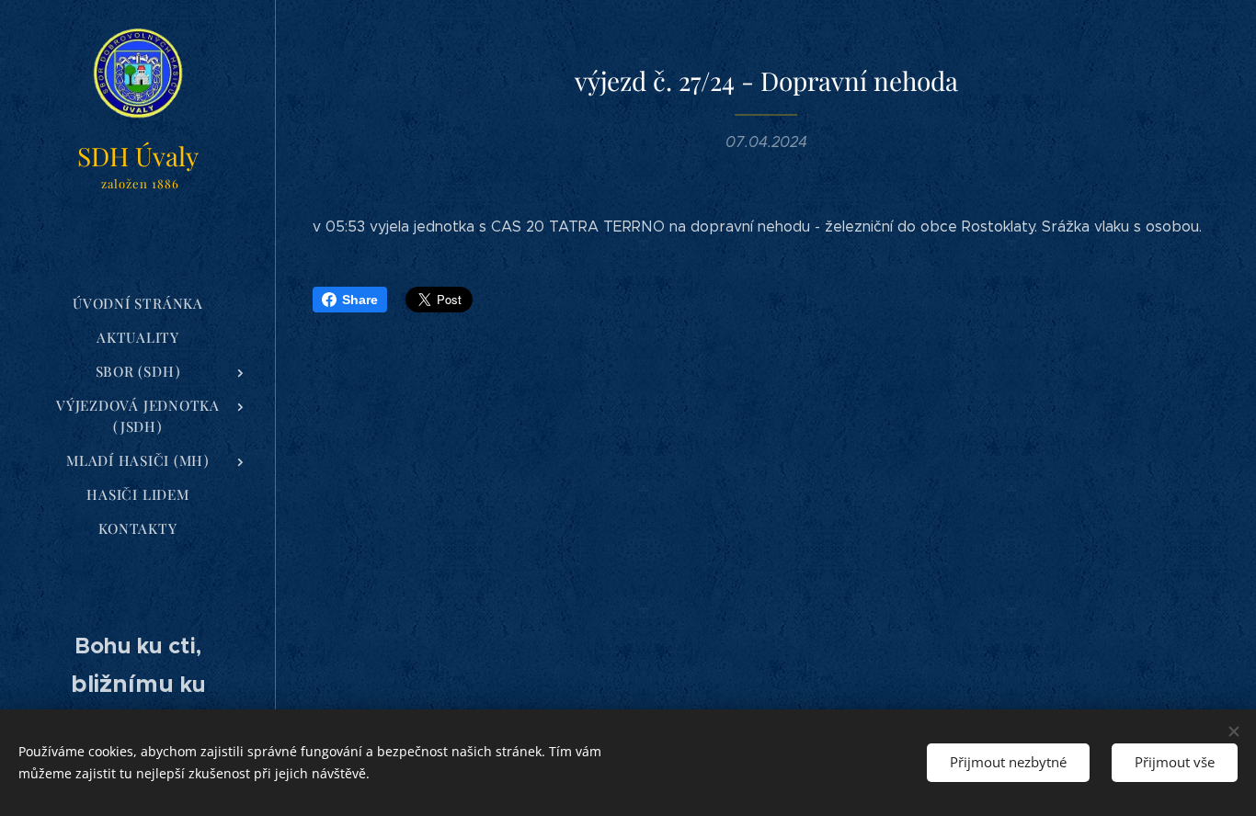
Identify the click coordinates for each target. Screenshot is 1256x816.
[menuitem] (138, 303)
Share (360, 299)
